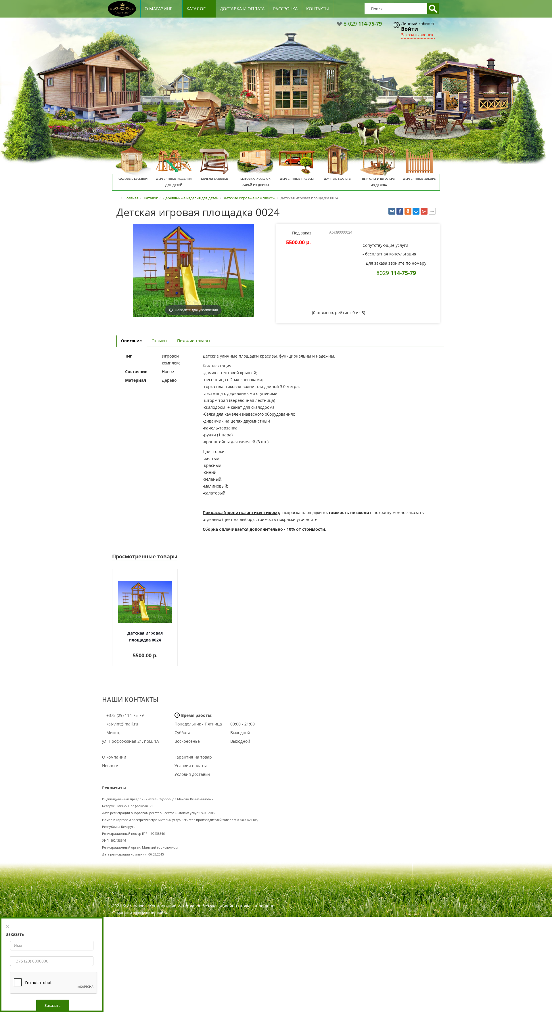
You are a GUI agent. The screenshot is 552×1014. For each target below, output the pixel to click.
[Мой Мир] (416, 211)
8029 (396, 272)
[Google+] (424, 211)
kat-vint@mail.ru (122, 724)
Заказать (53, 1005)
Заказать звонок (417, 34)
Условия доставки (192, 774)
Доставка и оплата (242, 9)
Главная (131, 197)
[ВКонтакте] (391, 211)
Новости (110, 765)
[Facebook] (399, 211)
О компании (114, 757)
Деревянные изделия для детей (190, 197)
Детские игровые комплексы (249, 197)
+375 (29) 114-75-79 (124, 715)
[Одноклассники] (408, 211)
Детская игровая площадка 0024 (145, 636)
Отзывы (159, 340)
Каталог (196, 9)
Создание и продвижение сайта (139, 912)
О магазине (158, 9)
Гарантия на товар (193, 757)
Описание (131, 340)
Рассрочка (285, 9)
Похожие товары (193, 340)
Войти (409, 28)
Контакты (317, 9)
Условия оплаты (191, 765)
